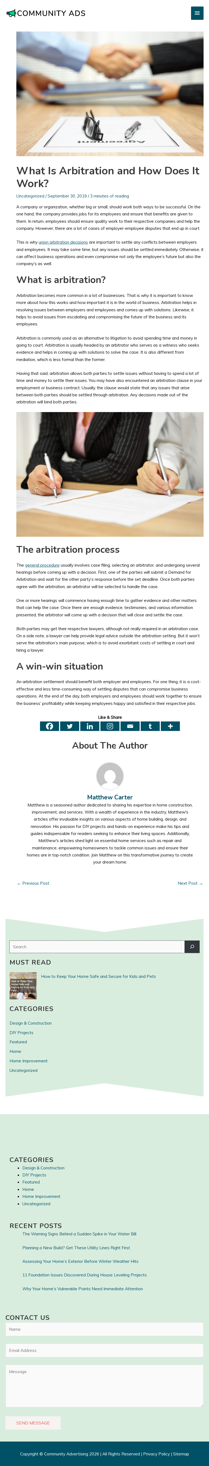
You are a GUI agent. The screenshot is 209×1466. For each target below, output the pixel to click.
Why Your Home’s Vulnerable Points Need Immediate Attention (82, 1288)
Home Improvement (29, 1060)
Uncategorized (30, 196)
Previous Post (33, 883)
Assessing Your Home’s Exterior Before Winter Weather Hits (80, 1261)
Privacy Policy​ (156, 1453)
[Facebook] (49, 726)
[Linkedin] (89, 726)
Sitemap (181, 1453)
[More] (170, 726)
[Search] (192, 947)
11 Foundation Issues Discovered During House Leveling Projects (84, 1274)
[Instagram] (109, 726)
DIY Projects (21, 1032)
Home (15, 1051)
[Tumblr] (150, 726)
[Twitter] (69, 726)
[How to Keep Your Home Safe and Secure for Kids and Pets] (23, 985)
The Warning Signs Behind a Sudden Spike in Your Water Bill (79, 1233)
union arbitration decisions (63, 242)
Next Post (190, 883)
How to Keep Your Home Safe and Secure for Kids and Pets (98, 976)
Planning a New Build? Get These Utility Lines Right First (76, 1247)
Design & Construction (31, 1023)
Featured (18, 1041)
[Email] (130, 726)
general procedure (42, 565)
